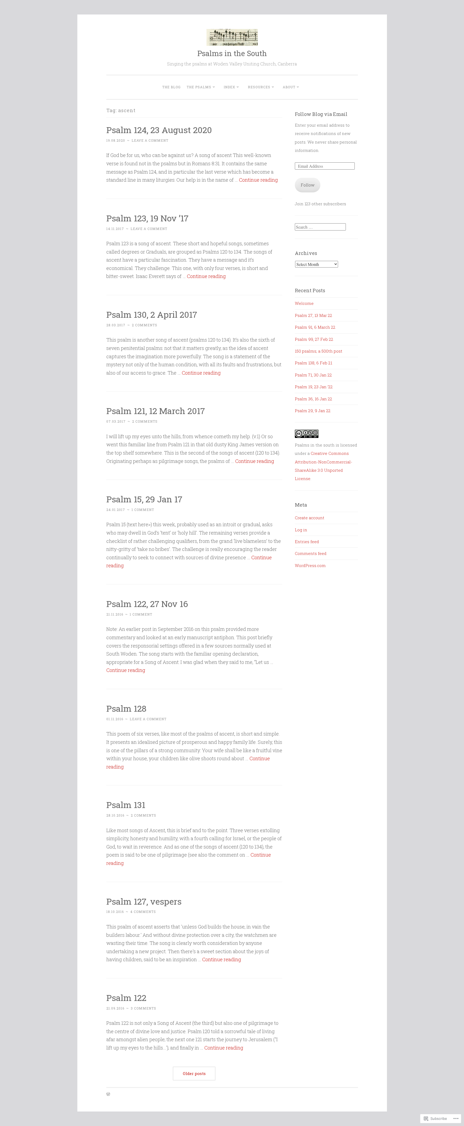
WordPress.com (310, 565)
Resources (259, 87)
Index (229, 87)
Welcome (304, 303)
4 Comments (143, 911)
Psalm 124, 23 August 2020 (159, 130)
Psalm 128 (126, 708)
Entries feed (307, 541)
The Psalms (199, 87)
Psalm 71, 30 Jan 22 (313, 375)
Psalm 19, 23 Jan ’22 (314, 386)
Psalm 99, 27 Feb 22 (314, 339)
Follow (307, 185)
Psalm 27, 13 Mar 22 (313, 315)
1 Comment (143, 509)
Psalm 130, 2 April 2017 (151, 314)
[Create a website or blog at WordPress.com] (108, 1094)
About (289, 87)
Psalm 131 (125, 804)
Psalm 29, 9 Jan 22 (313, 410)
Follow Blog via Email (321, 114)
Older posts (194, 1073)
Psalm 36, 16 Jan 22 (313, 398)
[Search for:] (320, 227)
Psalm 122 (126, 997)
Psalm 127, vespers (144, 901)
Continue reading (258, 180)
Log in (301, 529)
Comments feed (311, 553)
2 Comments (144, 325)
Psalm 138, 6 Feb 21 (313, 362)
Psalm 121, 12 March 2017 (155, 410)
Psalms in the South (232, 53)
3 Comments (143, 1008)
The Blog (171, 87)
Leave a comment (150, 140)
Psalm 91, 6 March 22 (315, 327)
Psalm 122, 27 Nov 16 (147, 603)
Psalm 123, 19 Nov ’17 (147, 218)
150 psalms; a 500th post (318, 351)
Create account (309, 517)
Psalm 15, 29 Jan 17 (144, 499)
